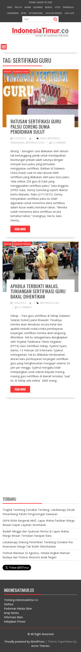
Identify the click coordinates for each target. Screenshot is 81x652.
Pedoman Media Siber (18, 608)
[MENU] (4, 46)
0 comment (59, 142)
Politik (18, 7)
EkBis (9, 7)
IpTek (57, 7)
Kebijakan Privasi (14, 621)
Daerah (7, 243)
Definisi (8, 604)
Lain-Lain (69, 13)
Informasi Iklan (13, 617)
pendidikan (17, 142)
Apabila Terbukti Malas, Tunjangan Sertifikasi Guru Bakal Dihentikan (37, 291)
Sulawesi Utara (21, 71)
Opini (23, 13)
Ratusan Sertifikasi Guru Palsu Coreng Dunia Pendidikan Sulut (35, 126)
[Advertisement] (40, 450)
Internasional (36, 13)
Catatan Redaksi (54, 13)
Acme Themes (40, 646)
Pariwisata (68, 7)
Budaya (48, 7)
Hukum (27, 7)
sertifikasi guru (35, 142)
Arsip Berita (11, 613)
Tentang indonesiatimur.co (21, 600)
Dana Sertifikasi (49, 138)
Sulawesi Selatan (22, 243)
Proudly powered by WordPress (25, 641)
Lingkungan (13, 13)
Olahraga (38, 7)
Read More (20, 229)
